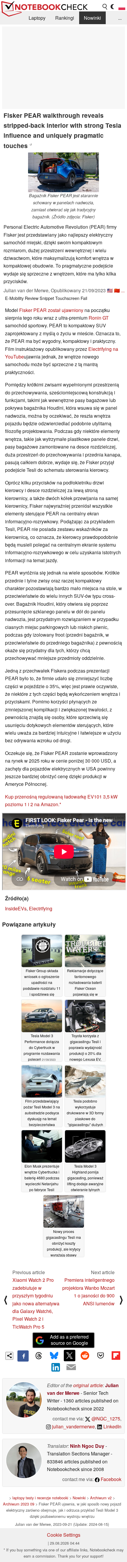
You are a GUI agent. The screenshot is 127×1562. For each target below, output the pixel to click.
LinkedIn (111, 1426)
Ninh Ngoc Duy (87, 1446)
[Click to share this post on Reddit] (85, 1355)
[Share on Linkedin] (55, 1367)
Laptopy (37, 17)
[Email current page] (71, 1367)
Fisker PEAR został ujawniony (51, 310)
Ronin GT (99, 317)
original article (88, 1385)
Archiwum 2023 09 (18, 1504)
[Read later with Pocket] (100, 1355)
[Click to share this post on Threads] (38, 1356)
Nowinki (92, 17)
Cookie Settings (63, 1534)
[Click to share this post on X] (69, 1355)
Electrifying (40, 908)
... (120, 17)
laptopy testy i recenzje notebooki (40, 1497)
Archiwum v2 (101, 1497)
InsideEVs (16, 908)
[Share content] (9, 1356)
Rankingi (64, 17)
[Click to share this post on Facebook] (23, 1356)
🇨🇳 (117, 290)
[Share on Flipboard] (115, 1355)
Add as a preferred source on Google (69, 1339)
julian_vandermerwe (73, 1426)
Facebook (110, 1479)
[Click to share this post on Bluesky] (54, 1356)
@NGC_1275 (105, 1418)
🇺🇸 (110, 290)
